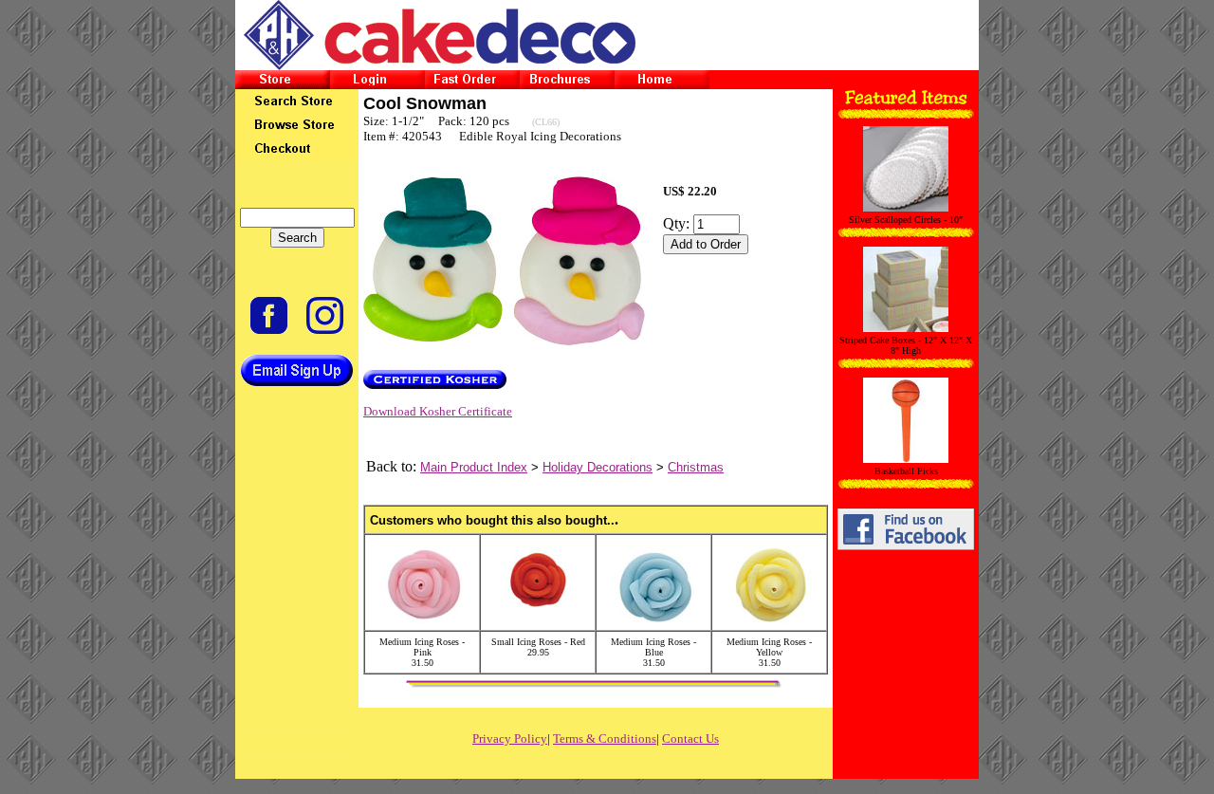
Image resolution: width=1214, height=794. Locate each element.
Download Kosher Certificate (437, 411)
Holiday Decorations (598, 467)
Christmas (696, 467)
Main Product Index (473, 467)
